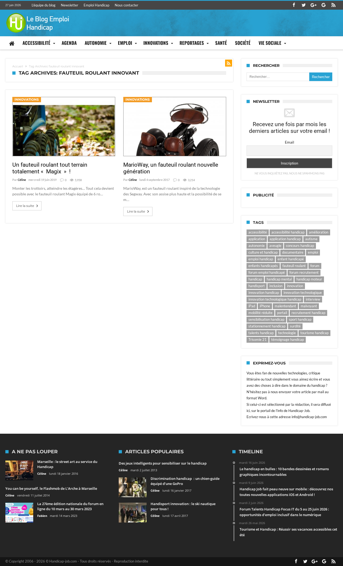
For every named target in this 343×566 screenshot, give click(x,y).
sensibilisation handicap (266, 319)
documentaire (292, 252)
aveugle (275, 245)
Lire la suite (25, 206)
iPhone (265, 306)
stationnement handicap (266, 326)
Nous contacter (126, 5)
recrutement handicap (308, 313)
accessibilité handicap (287, 232)
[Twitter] (303, 5)
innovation (295, 286)
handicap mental (279, 279)
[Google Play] (323, 5)
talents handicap (261, 333)
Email (289, 142)
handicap (255, 279)
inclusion (275, 286)
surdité (295, 326)
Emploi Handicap (96, 5)
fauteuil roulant (294, 266)
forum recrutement (304, 272)
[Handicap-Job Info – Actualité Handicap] (37, 12)
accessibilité (257, 232)
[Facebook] (293, 5)
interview (313, 299)
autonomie (256, 245)
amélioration (318, 232)
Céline (22, 179)
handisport (256, 286)
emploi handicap (260, 259)
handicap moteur (309, 279)
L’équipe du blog (43, 5)
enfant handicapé (291, 259)
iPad (251, 306)
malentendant (285, 306)
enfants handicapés (263, 266)
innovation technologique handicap (274, 299)
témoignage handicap (287, 339)
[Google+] (313, 5)
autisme (311, 239)
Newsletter (69, 5)
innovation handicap (263, 292)
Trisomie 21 (257, 339)
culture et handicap (263, 252)
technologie (287, 333)
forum (314, 266)
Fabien (42, 516)
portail (282, 313)
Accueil (17, 66)
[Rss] (333, 5)
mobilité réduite (260, 313)
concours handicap (300, 245)
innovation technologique (303, 292)
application (256, 239)
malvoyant (309, 306)
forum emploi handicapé (266, 272)
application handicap (285, 239)
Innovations (26, 99)
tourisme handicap (314, 333)
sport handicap (300, 319)
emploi (313, 252)
